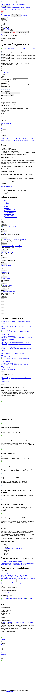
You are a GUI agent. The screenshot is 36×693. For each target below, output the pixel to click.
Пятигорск (14, 577)
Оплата (17, 4)
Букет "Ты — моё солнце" (8, 351)
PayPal (3, 140)
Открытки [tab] (7, 202)
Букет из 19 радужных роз (8, 361)
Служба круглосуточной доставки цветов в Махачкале (17, 622)
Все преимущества (6, 527)
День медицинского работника (13, 548)
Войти (18, 15)
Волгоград (4, 574)
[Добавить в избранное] (12, 95)
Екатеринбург (18, 575)
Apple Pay (16, 138)
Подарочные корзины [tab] (10, 211)
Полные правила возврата (8, 186)
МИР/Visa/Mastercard (7, 138)
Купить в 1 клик (5, 95)
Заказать (3, 93)
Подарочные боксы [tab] (9, 209)
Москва (8, 578)
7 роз (20, 563)
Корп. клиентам (26, 7)
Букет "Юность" (5, 356)
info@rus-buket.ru (5, 596)
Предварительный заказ (14, 93)
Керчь (29, 578)
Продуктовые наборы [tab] (10, 212)
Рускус (3, 126)
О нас (7, 4)
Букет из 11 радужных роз (8, 329)
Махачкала (6, 32)
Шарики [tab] (6, 203)
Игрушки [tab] (6, 206)
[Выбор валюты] (2, 13)
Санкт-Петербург (6, 574)
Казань (13, 578)
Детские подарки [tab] (9, 215)
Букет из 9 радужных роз (8, 334)
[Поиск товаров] (2, 29)
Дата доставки (5, 105)
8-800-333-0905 (5, 592)
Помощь (9, 9)
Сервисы (14, 9)
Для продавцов (5, 6)
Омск (21, 578)
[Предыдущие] (1, 51)
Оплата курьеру (18, 140)
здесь (24, 168)
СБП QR (32, 138)
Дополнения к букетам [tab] (10, 217)
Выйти (25, 15)
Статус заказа (21, 9)
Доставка (11, 4)
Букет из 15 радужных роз (8, 367)
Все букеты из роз (6, 561)
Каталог (3, 4)
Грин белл (3, 128)
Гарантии (22, 4)
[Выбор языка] (2, 11)
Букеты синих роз (21, 564)
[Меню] (11, 30)
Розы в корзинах (15, 561)
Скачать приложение (7, 691)
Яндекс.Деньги (9, 140)
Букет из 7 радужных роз (8, 381)
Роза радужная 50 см (6, 123)
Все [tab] (5, 200)
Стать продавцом (6, 7)
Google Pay (22, 138)
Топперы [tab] (6, 208)
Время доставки (5, 110)
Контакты (3, 9)
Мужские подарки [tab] (9, 214)
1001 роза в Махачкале (12, 563)
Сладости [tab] (6, 205)
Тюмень (25, 578)
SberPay (27, 138)
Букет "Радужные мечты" (8, 324)
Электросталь (7, 577)
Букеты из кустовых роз (9, 564)
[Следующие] (3, 298)
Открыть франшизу (16, 7)
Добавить (3, 224)
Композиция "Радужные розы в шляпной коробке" (15, 341)
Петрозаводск (10, 575)
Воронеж (17, 578)
